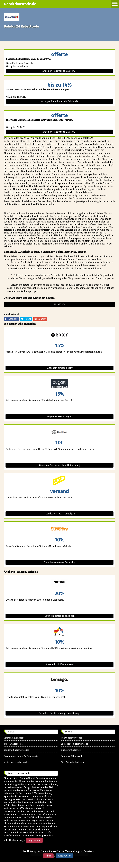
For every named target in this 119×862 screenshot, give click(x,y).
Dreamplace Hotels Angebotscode (21, 756)
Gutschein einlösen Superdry (59, 562)
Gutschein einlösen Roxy (59, 368)
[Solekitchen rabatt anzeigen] (59, 481)
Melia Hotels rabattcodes (16, 762)
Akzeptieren (64, 855)
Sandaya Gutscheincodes (16, 750)
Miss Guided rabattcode (72, 762)
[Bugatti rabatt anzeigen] (59, 383)
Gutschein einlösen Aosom (59, 664)
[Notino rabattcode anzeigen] (59, 583)
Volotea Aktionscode (14, 737)
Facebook (12, 319)
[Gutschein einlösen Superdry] (59, 529)
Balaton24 (60, 304)
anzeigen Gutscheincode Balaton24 (59, 101)
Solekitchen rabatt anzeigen (59, 513)
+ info (48, 855)
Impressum (34, 840)
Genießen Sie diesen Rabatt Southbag (59, 465)
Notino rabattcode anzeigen (59, 615)
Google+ (41, 319)
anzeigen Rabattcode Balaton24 (59, 70)
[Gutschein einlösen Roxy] (59, 335)
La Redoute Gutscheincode (74, 744)
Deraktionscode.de (20, 4)
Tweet (27, 319)
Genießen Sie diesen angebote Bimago (59, 713)
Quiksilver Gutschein (71, 750)
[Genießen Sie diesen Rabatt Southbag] (59, 432)
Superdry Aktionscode (72, 756)
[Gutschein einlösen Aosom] (59, 631)
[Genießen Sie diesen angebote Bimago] (59, 680)
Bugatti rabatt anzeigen (59, 416)
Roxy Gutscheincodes (71, 737)
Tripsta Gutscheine (13, 744)
